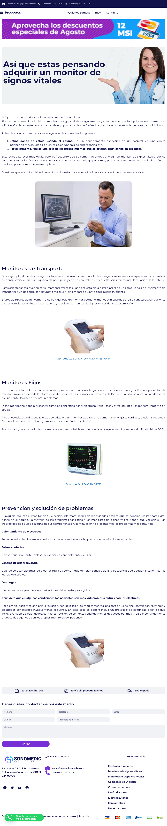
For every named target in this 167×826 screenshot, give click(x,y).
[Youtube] (19, 788)
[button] (9, 817)
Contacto (112, 12)
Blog (98, 12)
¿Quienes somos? (78, 12)
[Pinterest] (27, 788)
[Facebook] (5, 788)
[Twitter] (12, 788)
